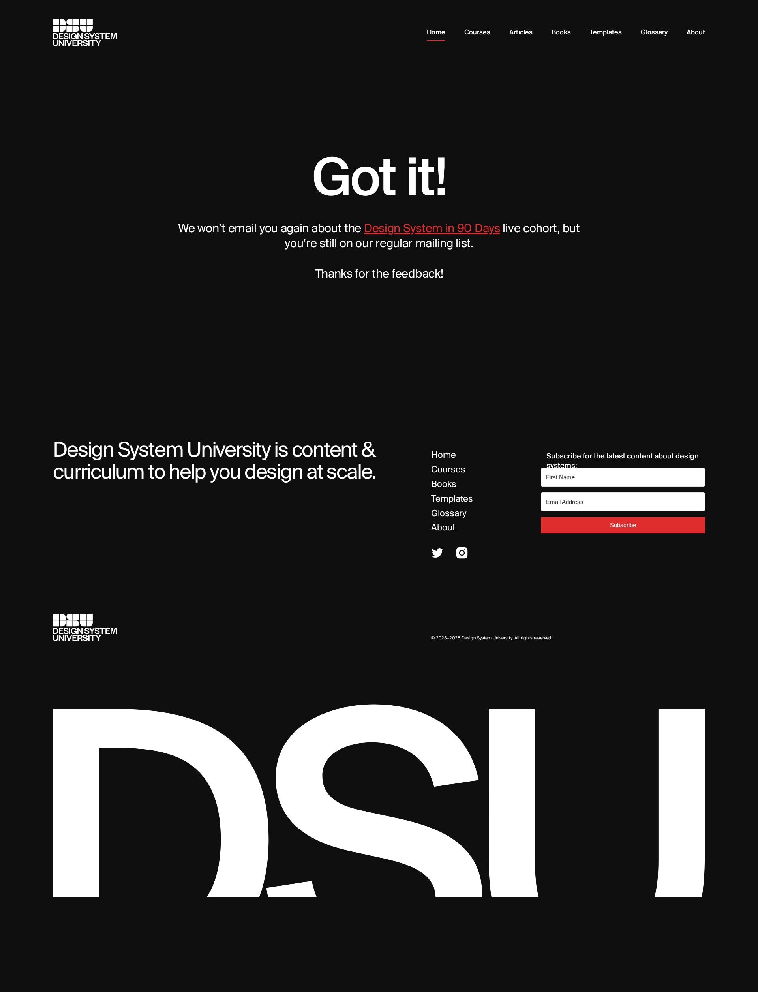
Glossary (449, 514)
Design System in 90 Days (432, 229)
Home (443, 455)
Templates (452, 499)
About (443, 528)
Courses (448, 470)
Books (443, 484)
